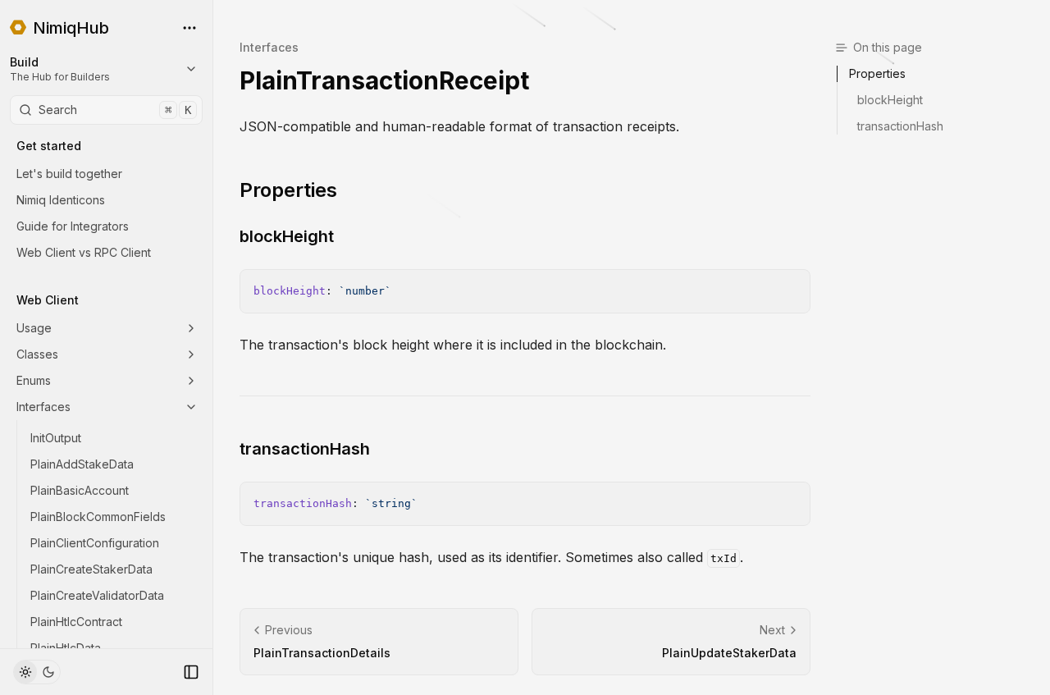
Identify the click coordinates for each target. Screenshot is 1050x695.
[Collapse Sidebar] (191, 672)
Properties (288, 190)
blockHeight (287, 236)
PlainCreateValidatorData (97, 595)
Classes (37, 354)
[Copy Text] (790, 289)
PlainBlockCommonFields (98, 517)
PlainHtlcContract (76, 622)
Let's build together (69, 174)
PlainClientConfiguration (94, 543)
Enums (33, 380)
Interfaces (43, 407)
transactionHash (305, 449)
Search (115, 110)
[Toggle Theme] (37, 672)
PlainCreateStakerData (91, 569)
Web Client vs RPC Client (83, 252)
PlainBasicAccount (79, 490)
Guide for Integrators (72, 226)
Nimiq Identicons (60, 200)
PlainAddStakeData (82, 464)
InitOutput (55, 438)
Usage (34, 328)
